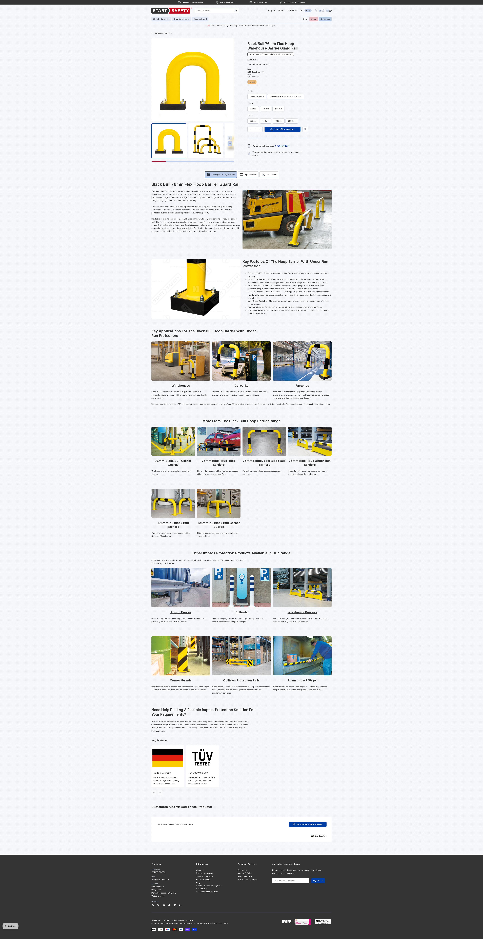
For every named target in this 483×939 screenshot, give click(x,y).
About (281, 10)
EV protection (238, 404)
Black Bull (160, 191)
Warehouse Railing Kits (163, 33)
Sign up (316, 880)
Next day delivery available (192, 2)
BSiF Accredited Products (207, 892)
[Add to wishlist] (305, 129)
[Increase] (260, 129)
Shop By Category (161, 19)
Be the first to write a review (309, 824)
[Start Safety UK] (171, 11)
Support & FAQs (244, 873)
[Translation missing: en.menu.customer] (316, 10)
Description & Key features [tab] (223, 175)
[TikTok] (169, 905)
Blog (305, 19)
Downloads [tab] (271, 175)
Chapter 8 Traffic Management (209, 885)
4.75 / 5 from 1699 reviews (294, 2)
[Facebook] (152, 905)
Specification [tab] (250, 175)
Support (271, 10)
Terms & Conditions (204, 876)
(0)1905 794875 (158, 872)
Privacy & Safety (203, 879)
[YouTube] (164, 905)
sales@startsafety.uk (160, 879)
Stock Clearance (245, 876)
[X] (175, 905)
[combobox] (217, 10)
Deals (313, 19)
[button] (308, 824)
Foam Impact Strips (302, 680)
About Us (200, 870)
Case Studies (202, 889)
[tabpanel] (241, 488)
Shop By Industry (181, 19)
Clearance (325, 19)
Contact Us (292, 10)
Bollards (241, 612)
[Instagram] (158, 905)
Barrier (172, 222)
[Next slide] (230, 143)
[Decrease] (250, 129)
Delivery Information (204, 873)
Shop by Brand (200, 19)
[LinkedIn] (180, 905)
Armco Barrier (180, 612)
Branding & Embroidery (247, 879)
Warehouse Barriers (302, 612)
